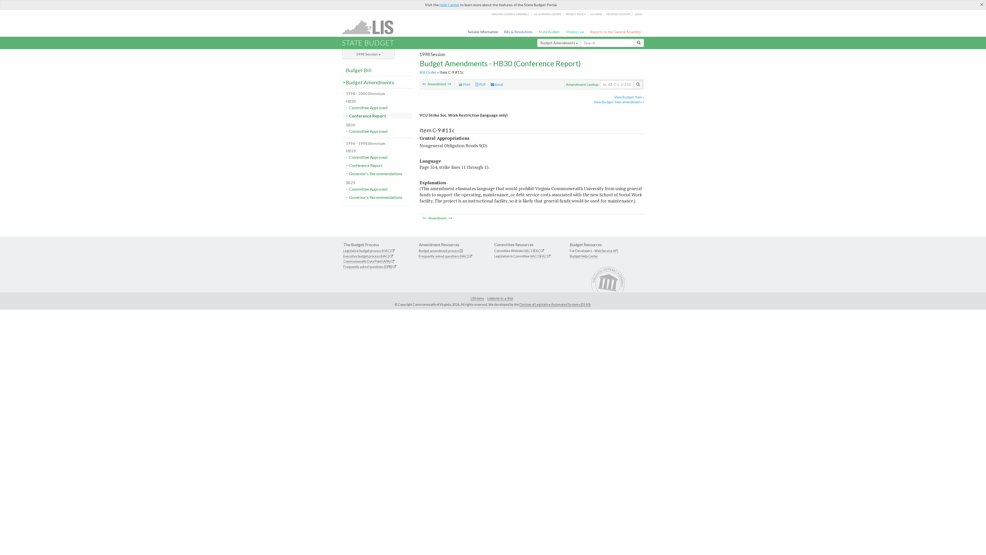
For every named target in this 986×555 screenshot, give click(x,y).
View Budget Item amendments (618, 102)
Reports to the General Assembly (615, 32)
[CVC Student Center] (449, 84)
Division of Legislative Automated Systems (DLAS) (555, 304)
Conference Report (367, 115)
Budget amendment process (439, 251)
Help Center (449, 5)
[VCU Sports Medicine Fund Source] (424, 84)
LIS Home (477, 298)
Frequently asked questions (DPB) (367, 267)
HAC (527, 251)
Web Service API (606, 251)
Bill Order (428, 72)
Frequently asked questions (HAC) (443, 256)
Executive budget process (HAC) (366, 256)
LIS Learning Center (547, 14)
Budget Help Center (584, 256)
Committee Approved (368, 107)
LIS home (596, 14)
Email (498, 84)
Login (638, 14)
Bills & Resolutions (518, 32)
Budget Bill (359, 70)
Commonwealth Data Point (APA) (367, 261)
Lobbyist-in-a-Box (500, 298)
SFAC (536, 251)
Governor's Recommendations (375, 173)
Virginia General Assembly (510, 14)
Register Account (618, 14)
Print (466, 84)
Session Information (483, 32)
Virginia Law (575, 32)
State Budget (549, 32)
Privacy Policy (576, 14)
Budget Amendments (558, 43)
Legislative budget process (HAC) (367, 251)
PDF (482, 84)
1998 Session (367, 54)
